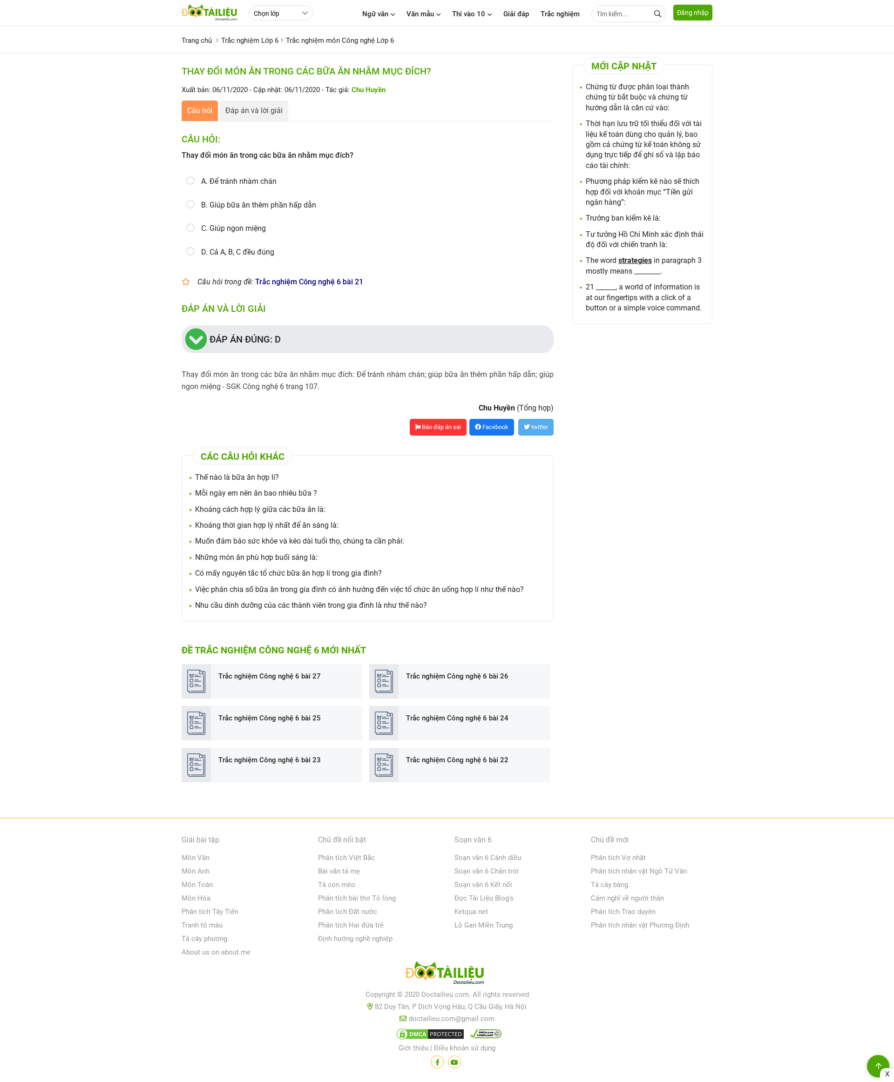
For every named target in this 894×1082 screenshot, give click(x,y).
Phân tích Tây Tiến (210, 911)
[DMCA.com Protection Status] (429, 1036)
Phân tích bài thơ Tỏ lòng (357, 898)
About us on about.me (216, 952)
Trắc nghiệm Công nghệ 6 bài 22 (457, 760)
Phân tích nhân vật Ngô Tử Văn (639, 871)
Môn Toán (197, 884)
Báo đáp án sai (440, 426)
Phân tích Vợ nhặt (618, 858)
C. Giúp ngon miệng (233, 228)
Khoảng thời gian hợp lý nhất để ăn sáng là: (267, 525)
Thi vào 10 (468, 14)
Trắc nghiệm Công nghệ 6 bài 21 (309, 281)
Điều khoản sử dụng (464, 1048)
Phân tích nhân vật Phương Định (640, 925)
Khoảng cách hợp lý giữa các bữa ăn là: (260, 509)
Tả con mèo (336, 884)
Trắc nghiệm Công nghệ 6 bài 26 (457, 676)
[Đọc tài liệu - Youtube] (454, 1062)
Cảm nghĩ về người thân (627, 898)
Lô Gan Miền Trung (483, 925)
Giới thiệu (413, 1048)
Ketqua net (471, 911)
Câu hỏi (199, 110)
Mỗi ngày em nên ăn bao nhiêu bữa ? (256, 493)
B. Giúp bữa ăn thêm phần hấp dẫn (258, 205)
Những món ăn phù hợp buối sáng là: (256, 557)
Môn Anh (196, 871)
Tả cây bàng (609, 884)
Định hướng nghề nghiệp (355, 938)
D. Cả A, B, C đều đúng (237, 252)
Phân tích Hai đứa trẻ (351, 925)
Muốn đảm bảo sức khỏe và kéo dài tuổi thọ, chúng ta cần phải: (299, 541)
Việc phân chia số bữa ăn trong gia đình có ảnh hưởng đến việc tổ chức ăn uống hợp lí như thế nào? (359, 589)
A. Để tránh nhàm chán (239, 181)
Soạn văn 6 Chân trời (486, 871)
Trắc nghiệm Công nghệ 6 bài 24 (457, 718)
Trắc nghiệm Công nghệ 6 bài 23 (269, 760)
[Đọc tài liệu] (437, 1062)
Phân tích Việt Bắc (346, 858)
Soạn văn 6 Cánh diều (487, 858)
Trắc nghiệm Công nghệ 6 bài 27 (269, 676)
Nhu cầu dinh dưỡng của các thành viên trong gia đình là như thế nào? (311, 605)
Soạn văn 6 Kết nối (483, 884)
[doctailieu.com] (447, 974)
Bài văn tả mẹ (339, 871)
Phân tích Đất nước (347, 911)
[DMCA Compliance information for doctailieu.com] (484, 1036)
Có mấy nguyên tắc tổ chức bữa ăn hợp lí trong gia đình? (288, 573)
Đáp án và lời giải (254, 110)
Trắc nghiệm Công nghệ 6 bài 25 (269, 718)
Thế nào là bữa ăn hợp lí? (237, 477)
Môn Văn (196, 858)
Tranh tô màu (202, 925)
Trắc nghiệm (560, 14)
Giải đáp (516, 14)
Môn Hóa (196, 898)
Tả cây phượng (204, 938)
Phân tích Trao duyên (623, 911)
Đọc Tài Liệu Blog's (484, 898)
